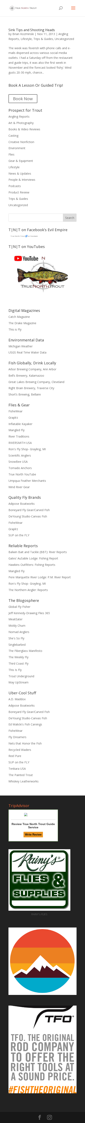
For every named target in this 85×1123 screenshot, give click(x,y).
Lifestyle (26, 39)
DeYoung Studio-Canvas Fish (27, 516)
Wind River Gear (19, 487)
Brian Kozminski (23, 34)
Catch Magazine (19, 317)
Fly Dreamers (17, 737)
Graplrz (13, 417)
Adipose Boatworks (21, 504)
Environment (16, 148)
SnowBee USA (18, 462)
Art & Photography (21, 123)
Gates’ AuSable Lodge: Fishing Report (33, 558)
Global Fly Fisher (19, 607)
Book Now (23, 98)
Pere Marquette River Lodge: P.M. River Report (39, 577)
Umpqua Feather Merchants (27, 481)
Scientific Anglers (19, 455)
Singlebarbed (17, 645)
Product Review (18, 192)
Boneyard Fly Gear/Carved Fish (29, 510)
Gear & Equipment (20, 161)
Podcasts (14, 186)
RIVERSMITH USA (20, 443)
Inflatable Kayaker (20, 424)
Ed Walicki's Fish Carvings (25, 724)
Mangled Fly (16, 430)
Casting (13, 136)
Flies (11, 154)
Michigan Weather (20, 346)
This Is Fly (15, 670)
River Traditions (18, 436)
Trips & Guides (43, 39)
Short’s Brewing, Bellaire (24, 394)
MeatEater (15, 619)
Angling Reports (19, 116)
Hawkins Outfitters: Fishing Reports (31, 565)
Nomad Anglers (18, 632)
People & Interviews (21, 180)
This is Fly (14, 329)
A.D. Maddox (17, 699)
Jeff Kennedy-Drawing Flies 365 (29, 613)
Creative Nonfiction (21, 142)
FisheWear (15, 411)
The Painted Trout (20, 775)
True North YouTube (22, 474)
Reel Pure (14, 756)
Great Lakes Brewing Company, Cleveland (36, 382)
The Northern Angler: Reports (28, 590)
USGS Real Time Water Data (27, 352)
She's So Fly (16, 638)
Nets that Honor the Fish (25, 743)
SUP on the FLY (18, 535)
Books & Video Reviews (24, 129)
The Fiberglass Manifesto (25, 651)
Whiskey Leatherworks (23, 781)
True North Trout (18, 236)
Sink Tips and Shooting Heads (31, 30)
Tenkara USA (17, 769)
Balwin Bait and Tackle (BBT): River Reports (37, 552)
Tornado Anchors (20, 468)
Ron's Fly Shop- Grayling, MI (27, 449)
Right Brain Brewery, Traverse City (31, 388)
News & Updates (19, 173)
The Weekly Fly (18, 657)
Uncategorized (64, 39)
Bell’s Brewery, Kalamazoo (26, 375)
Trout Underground (21, 676)
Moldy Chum (16, 625)
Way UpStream (18, 682)
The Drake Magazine (22, 323)
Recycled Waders (19, 750)
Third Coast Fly (18, 663)
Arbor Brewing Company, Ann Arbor (32, 369)
